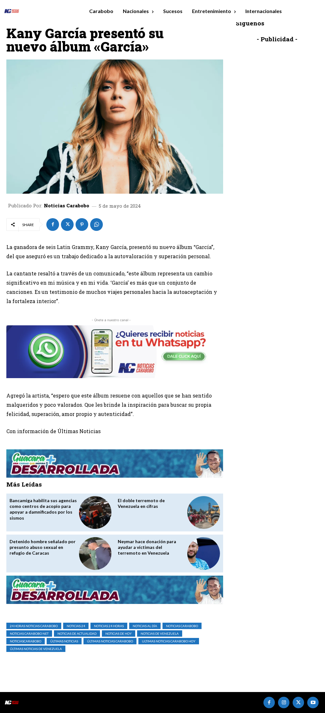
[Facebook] (52, 224)
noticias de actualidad (76, 633)
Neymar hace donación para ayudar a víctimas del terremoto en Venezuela (147, 547)
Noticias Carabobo (66, 205)
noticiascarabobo (25, 641)
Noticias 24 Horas (109, 626)
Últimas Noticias (64, 641)
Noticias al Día (145, 626)
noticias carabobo (182, 626)
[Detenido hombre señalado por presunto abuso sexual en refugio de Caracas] (95, 553)
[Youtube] (313, 702)
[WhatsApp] (96, 224)
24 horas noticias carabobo (34, 626)
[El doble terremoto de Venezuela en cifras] (203, 512)
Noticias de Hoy (118, 633)
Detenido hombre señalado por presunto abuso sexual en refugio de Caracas (43, 547)
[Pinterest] (82, 224)
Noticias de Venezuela (160, 633)
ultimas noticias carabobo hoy (169, 641)
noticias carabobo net (29, 633)
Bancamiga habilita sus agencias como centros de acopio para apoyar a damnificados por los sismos (43, 509)
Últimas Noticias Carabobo (110, 641)
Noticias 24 (76, 626)
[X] (67, 224)
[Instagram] (283, 702)
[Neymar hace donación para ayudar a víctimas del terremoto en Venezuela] (203, 553)
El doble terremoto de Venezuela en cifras (141, 503)
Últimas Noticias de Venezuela (36, 649)
